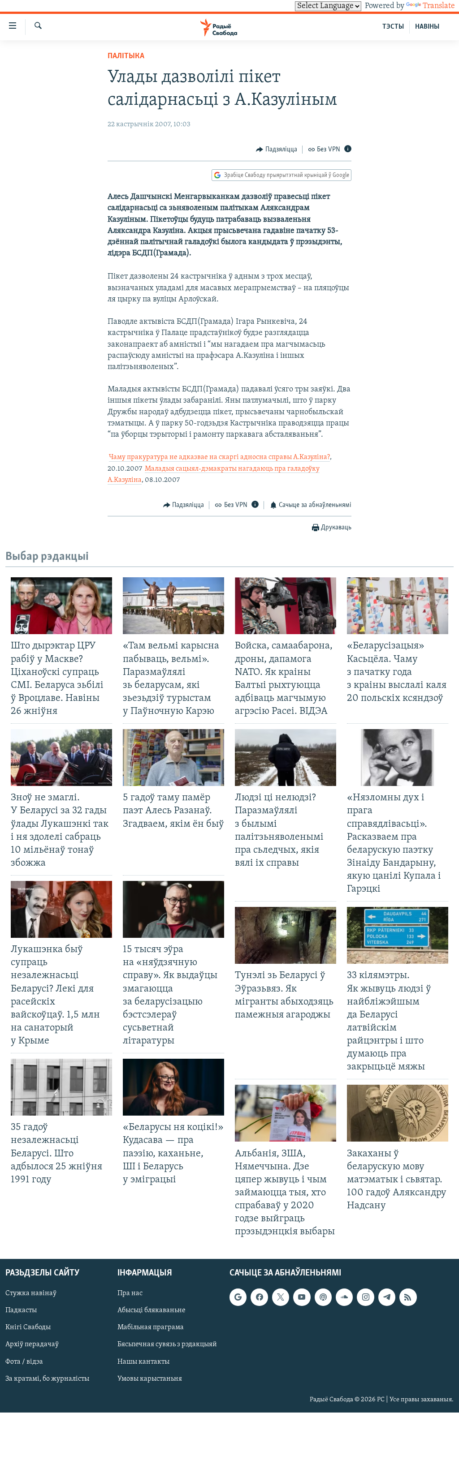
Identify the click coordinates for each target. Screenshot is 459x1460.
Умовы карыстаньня (149, 1379)
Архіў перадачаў (32, 1344)
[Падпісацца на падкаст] (323, 1297)
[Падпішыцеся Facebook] (259, 1297)
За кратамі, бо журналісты (47, 1379)
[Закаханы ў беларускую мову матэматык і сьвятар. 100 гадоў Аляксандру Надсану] (397, 1113)
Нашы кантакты (143, 1362)
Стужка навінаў (30, 1293)
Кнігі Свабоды (28, 1327)
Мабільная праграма (150, 1327)
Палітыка (126, 56)
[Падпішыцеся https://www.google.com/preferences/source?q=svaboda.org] (238, 1297)
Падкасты (21, 1310)
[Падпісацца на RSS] (407, 1297)
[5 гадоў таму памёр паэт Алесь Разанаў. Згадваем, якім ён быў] (173, 757)
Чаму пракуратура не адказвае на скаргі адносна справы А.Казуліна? (219, 457)
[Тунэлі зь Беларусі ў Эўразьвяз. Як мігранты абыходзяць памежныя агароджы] (285, 935)
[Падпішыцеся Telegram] (386, 1297)
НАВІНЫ (427, 26)
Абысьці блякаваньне (151, 1310)
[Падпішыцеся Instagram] (365, 1297)
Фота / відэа (24, 1362)
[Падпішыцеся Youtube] (301, 1297)
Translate (439, 6)
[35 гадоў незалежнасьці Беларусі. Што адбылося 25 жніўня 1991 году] (61, 1087)
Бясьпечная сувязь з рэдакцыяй (167, 1344)
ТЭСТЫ (393, 26)
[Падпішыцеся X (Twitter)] (280, 1297)
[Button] (276, 149)
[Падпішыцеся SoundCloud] (344, 1297)
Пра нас (130, 1293)
